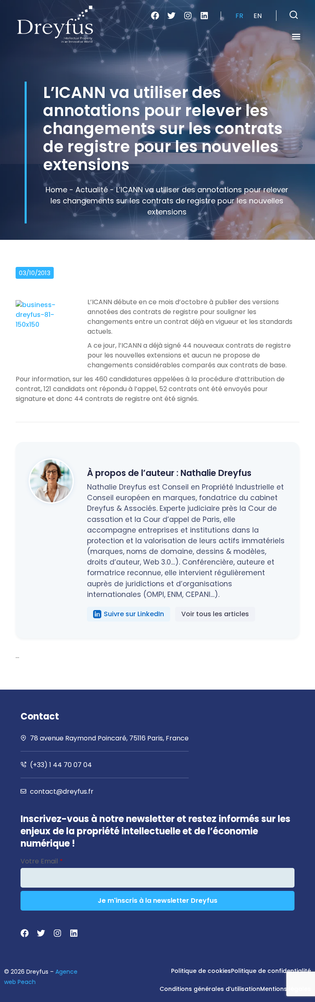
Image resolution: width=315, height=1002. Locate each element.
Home (56, 189)
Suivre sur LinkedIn (134, 614)
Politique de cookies (201, 971)
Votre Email (42, 861)
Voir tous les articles (215, 614)
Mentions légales (285, 989)
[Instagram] (188, 15)
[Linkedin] (204, 15)
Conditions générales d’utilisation (210, 989)
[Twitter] (171, 15)
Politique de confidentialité (271, 971)
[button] (294, 15)
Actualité (91, 189)
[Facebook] (155, 15)
